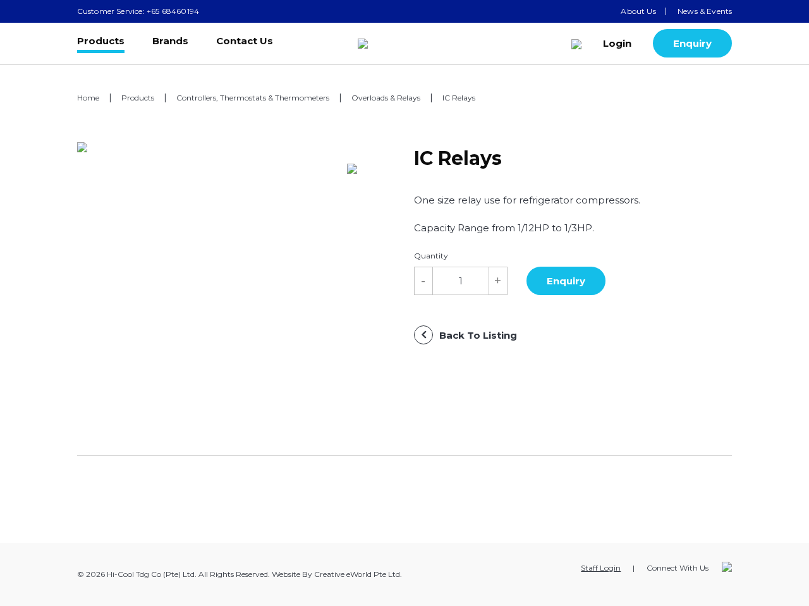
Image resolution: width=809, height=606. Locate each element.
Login (617, 43)
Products (101, 41)
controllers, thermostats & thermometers (252, 97)
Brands (170, 41)
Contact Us (244, 41)
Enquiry (692, 43)
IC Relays (458, 97)
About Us (638, 11)
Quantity (431, 255)
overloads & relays (385, 97)
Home (88, 97)
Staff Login (601, 568)
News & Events (705, 11)
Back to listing (478, 335)
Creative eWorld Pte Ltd (357, 574)
